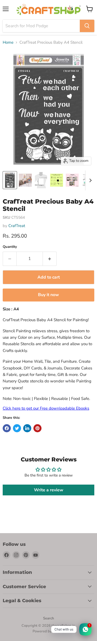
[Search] (87, 26)
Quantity (10, 247)
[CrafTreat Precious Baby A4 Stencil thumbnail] (25, 180)
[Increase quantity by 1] (50, 259)
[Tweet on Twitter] (17, 428)
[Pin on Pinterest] (37, 428)
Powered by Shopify (48, 631)
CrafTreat (16, 225)
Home (8, 42)
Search (48, 618)
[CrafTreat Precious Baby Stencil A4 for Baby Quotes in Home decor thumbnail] (10, 180)
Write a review (48, 490)
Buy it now (48, 295)
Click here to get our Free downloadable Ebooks (46, 408)
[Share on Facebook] (7, 428)
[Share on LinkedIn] (27, 428)
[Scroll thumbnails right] (89, 180)
